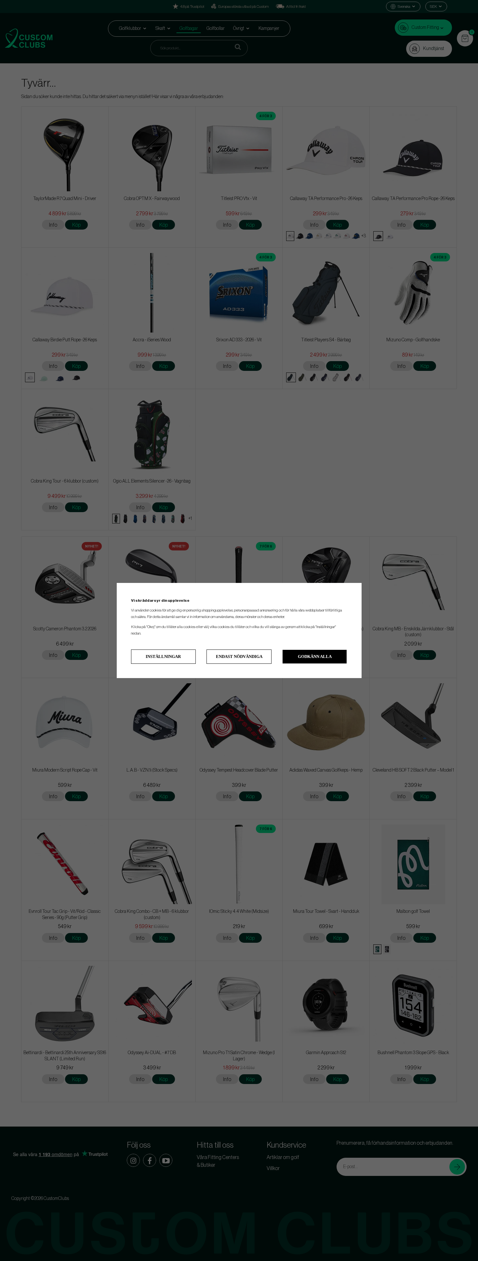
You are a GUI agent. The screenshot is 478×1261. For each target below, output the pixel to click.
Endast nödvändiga (239, 656)
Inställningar (163, 656)
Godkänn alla (315, 656)
